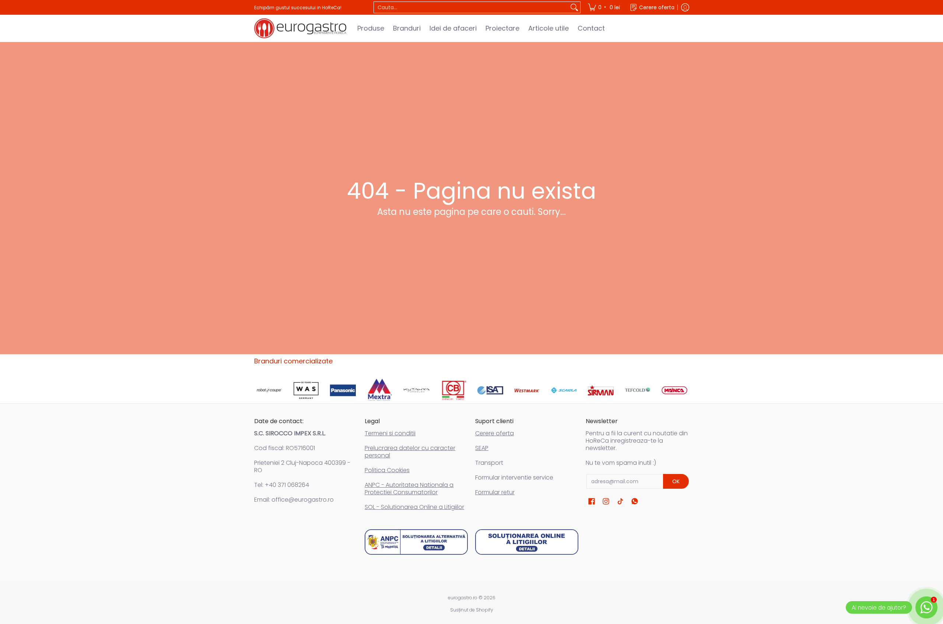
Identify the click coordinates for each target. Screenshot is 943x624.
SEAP (481, 448)
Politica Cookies (387, 470)
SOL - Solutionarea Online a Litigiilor (414, 507)
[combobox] (471, 7)
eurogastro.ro (462, 598)
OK (676, 481)
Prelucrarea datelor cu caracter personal (410, 452)
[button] (591, 501)
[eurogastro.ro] (300, 28)
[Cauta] (574, 7)
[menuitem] (604, 7)
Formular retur (495, 492)
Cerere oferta (494, 433)
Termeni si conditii (390, 433)
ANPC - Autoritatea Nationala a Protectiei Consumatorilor (409, 488)
